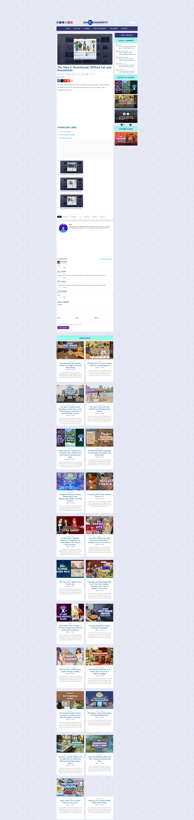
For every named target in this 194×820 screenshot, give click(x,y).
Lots (80, 216)
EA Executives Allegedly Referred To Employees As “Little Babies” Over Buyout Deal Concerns (70, 541)
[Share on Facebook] (58, 80)
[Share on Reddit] (68, 80)
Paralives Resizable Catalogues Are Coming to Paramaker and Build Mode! (99, 453)
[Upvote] (58, 267)
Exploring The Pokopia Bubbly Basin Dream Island (99, 802)
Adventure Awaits (70, 405)
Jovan (83, 74)
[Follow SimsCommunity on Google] (72, 80)
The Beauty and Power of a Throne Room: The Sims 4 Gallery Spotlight (99, 671)
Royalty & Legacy (99, 667)
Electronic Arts (70, 536)
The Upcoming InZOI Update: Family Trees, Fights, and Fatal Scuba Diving (70, 365)
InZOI (70, 361)
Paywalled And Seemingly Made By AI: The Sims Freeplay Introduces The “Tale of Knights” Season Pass (99, 585)
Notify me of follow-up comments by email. (70, 324)
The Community (99, 405)
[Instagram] (60, 22)
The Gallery (94, 216)
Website (96, 318)
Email (77, 318)
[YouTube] (71, 22)
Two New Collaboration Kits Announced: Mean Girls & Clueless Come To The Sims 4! (99, 540)
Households (73, 216)
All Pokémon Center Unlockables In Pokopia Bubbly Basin (99, 714)
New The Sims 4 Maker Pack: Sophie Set (70, 583)
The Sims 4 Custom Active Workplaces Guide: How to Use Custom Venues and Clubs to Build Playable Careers (70, 410)
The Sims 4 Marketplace (70, 667)
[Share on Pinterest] (65, 80)
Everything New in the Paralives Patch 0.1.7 (99, 495)
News (99, 361)
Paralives (70, 711)
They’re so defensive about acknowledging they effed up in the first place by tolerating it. (127, 54)
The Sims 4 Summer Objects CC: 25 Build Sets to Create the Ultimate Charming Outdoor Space (70, 760)
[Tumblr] (69, 22)
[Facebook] (57, 22)
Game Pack (65, 216)
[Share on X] (62, 80)
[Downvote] (61, 267)
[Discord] (66, 22)
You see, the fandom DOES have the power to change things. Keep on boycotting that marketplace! (127, 48)
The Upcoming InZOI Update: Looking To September (99, 627)
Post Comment (63, 327)
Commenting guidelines (106, 259)
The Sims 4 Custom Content (70, 755)
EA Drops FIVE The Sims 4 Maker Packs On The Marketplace (99, 364)
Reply (64, 267)
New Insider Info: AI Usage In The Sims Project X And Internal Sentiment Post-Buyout (70, 628)
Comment (60, 304)
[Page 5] (128, 124)
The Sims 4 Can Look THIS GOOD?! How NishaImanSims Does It (99, 409)
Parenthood (61, 77)
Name (59, 318)
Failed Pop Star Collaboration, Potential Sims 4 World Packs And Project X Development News (70, 454)
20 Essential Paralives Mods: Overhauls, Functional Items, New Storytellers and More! (70, 715)
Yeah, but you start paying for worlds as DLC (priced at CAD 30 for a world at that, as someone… (127, 60)
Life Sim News (99, 449)
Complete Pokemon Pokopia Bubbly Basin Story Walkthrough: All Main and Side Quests (70, 497)
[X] (63, 22)
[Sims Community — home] (95, 22)
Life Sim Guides (70, 492)
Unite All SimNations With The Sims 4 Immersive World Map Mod (99, 759)
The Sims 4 (102, 216)
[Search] (135, 22)
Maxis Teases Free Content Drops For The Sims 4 (70, 802)
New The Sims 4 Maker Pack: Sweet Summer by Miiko (70, 670)
